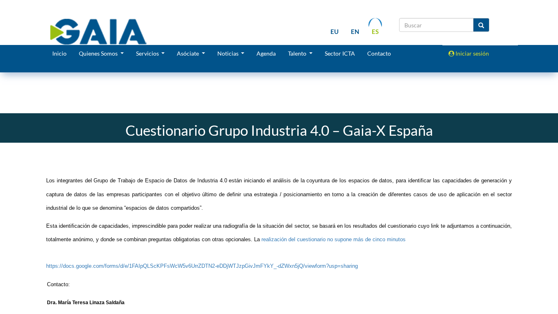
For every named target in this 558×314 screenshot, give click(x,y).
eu (334, 31)
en (355, 31)
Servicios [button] (148, 53)
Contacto (379, 53)
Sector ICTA (340, 53)
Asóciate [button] (188, 53)
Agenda (266, 53)
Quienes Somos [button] (99, 53)
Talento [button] (298, 53)
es (375, 31)
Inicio (59, 53)
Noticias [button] (228, 53)
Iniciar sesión (471, 53)
